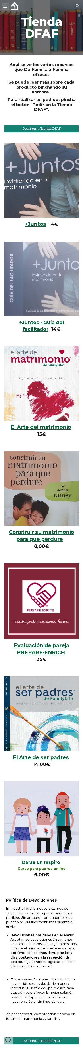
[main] (41, 27)
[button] (5, 6)
